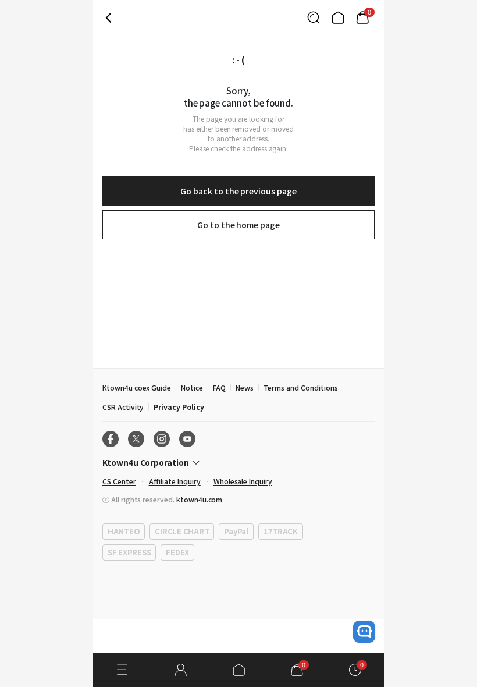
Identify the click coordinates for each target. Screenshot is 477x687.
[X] (136, 439)
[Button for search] (313, 17)
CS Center (119, 481)
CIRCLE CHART (182, 531)
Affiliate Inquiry (175, 481)
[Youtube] (187, 439)
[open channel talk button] (364, 632)
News (245, 387)
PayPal (236, 531)
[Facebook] (110, 439)
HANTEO (124, 531)
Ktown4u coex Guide (136, 387)
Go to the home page (238, 225)
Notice (192, 387)
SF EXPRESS (129, 552)
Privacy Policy (179, 407)
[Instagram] (162, 439)
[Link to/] (338, 17)
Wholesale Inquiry (242, 481)
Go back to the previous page (238, 191)
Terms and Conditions (301, 387)
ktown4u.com (199, 499)
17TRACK (281, 531)
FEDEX (177, 552)
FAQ (219, 387)
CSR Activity (123, 407)
